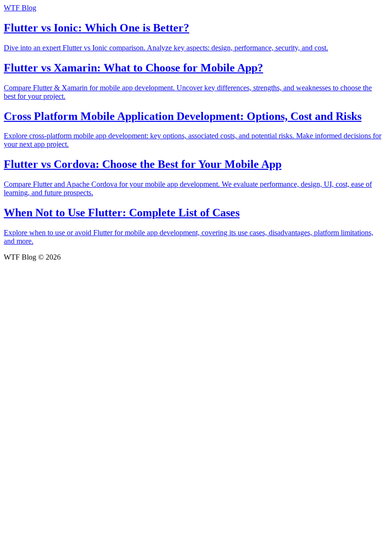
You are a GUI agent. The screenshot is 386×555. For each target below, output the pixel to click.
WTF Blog (20, 8)
